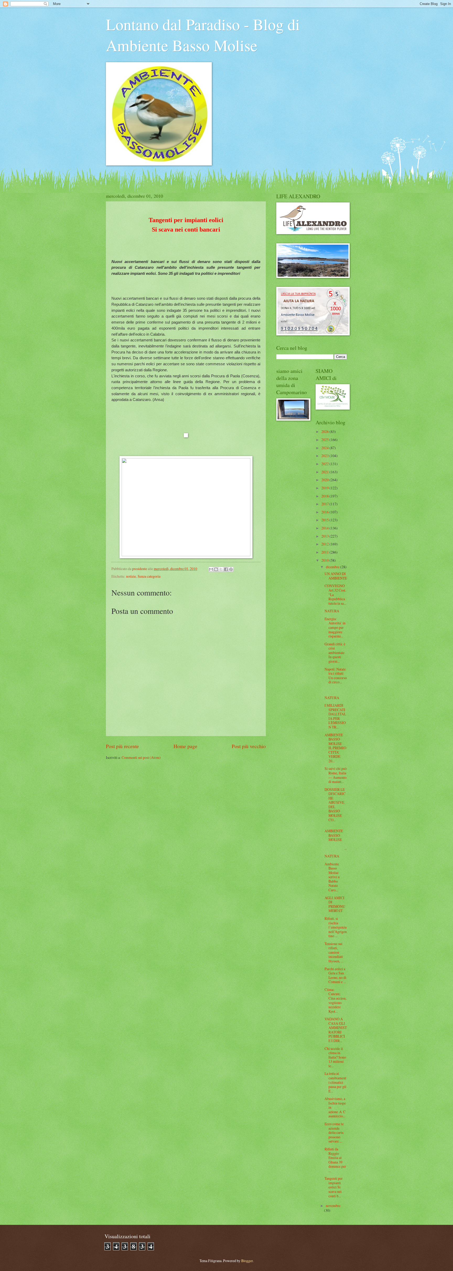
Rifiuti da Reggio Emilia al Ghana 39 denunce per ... (335, 1159)
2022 (325, 463)
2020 (325, 479)
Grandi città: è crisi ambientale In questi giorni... (335, 652)
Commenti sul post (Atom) (141, 757)
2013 (325, 536)
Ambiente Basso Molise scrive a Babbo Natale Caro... (332, 876)
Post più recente (122, 746)
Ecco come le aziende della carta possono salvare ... (334, 1132)
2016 (325, 512)
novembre (333, 1205)
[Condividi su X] (221, 569)
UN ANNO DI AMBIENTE (336, 576)
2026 (325, 431)
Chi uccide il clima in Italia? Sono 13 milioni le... (335, 1057)
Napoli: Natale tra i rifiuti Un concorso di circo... (336, 676)
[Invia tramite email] (211, 569)
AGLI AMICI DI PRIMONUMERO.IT (335, 904)
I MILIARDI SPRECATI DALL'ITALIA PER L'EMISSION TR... (335, 716)
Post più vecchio (249, 746)
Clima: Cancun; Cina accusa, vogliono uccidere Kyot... (335, 1000)
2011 (325, 552)
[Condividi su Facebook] (226, 569)
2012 (325, 543)
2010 (325, 560)
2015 (325, 519)
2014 (325, 527)
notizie (131, 576)
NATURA (332, 610)
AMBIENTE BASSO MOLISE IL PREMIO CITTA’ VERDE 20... (335, 747)
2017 (325, 503)
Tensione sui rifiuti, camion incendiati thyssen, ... (334, 952)
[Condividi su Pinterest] (231, 569)
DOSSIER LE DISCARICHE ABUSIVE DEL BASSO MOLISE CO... (335, 804)
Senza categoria (149, 576)
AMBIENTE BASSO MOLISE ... (336, 839)
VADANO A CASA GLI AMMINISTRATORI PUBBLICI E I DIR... (336, 1029)
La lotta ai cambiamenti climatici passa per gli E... (335, 1082)
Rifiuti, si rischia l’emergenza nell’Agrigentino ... (336, 927)
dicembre (333, 566)
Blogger (247, 1260)
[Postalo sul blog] (216, 569)
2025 (325, 439)
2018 (325, 496)
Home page (185, 746)
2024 (325, 447)
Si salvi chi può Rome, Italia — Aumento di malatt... (336, 775)
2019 (325, 487)
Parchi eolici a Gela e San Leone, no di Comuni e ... (335, 975)
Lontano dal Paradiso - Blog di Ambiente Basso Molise (203, 35)
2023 (325, 455)
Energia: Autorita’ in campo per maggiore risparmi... (335, 627)
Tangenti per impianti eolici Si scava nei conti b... (334, 1187)
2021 (325, 471)
